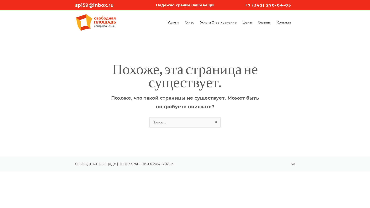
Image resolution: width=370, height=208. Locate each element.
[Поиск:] (185, 122)
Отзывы (264, 22)
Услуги (173, 22)
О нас (189, 22)
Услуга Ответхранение (218, 22)
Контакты (284, 22)
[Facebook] (293, 164)
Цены (247, 22)
